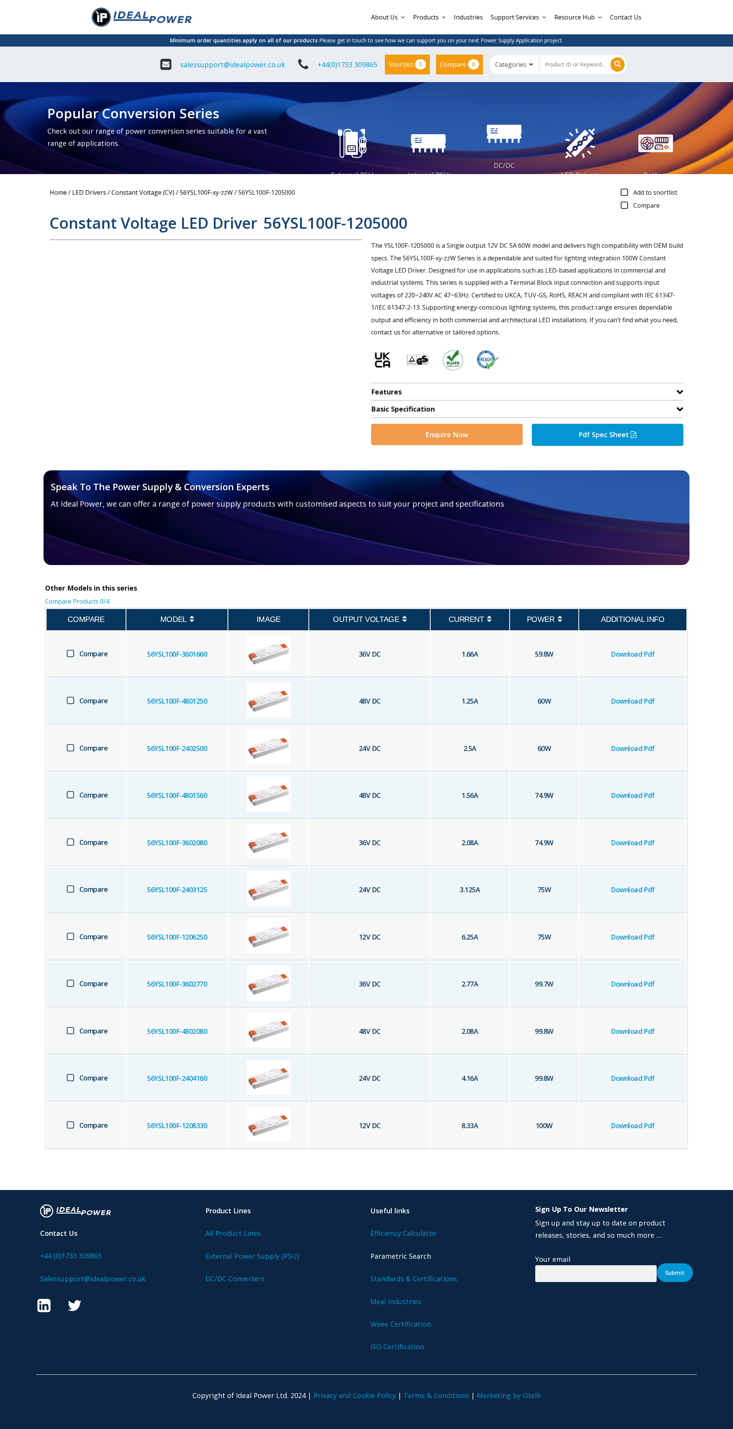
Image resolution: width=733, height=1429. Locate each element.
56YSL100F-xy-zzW (206, 192)
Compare (457, 64)
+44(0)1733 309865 (347, 64)
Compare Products (77, 601)
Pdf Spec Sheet (604, 434)
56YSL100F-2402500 (177, 748)
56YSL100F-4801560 (177, 795)
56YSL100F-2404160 (177, 1078)
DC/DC (504, 165)
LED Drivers (580, 174)
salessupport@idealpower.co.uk (232, 64)
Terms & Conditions (436, 1395)
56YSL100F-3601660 (177, 654)
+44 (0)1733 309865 (71, 1255)
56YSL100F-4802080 (177, 1031)
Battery (655, 174)
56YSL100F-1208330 (177, 1125)
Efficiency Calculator (403, 1233)
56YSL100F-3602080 (177, 842)
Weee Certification (400, 1324)
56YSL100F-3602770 (177, 983)
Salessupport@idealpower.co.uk (92, 1278)
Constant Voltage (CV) (142, 192)
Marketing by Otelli (509, 1395)
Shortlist (405, 64)
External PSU (352, 174)
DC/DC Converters (235, 1278)
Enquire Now (446, 434)
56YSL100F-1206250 (177, 936)
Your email (552, 1259)
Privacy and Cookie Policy (354, 1395)
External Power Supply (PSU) (252, 1256)
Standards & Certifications (413, 1278)
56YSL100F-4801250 (177, 701)
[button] (95, 542)
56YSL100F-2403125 (177, 889)
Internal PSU (428, 174)
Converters (504, 177)
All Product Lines (233, 1233)
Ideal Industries (395, 1301)
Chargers (656, 187)
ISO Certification (397, 1346)
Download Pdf (633, 654)
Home (58, 192)
